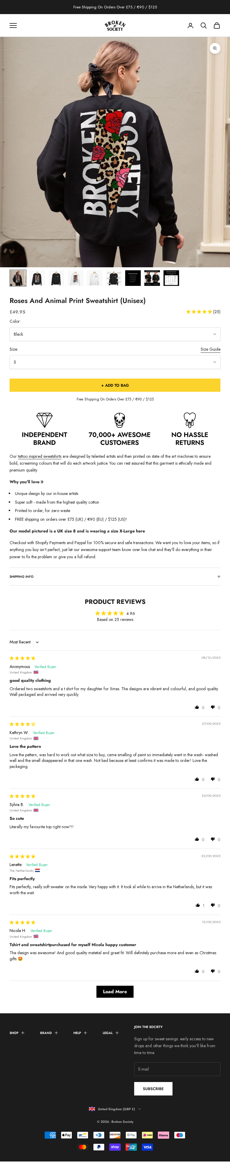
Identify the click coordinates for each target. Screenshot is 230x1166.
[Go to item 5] (94, 278)
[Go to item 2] (37, 278)
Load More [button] (115, 991)
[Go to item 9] (171, 278)
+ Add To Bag (115, 385)
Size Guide (210, 349)
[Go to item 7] (133, 278)
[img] (22, 658)
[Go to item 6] (113, 278)
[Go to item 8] (152, 278)
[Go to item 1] (18, 278)
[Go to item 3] (56, 278)
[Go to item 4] (75, 278)
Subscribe (153, 1089)
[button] (199, 312)
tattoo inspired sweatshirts (39, 456)
